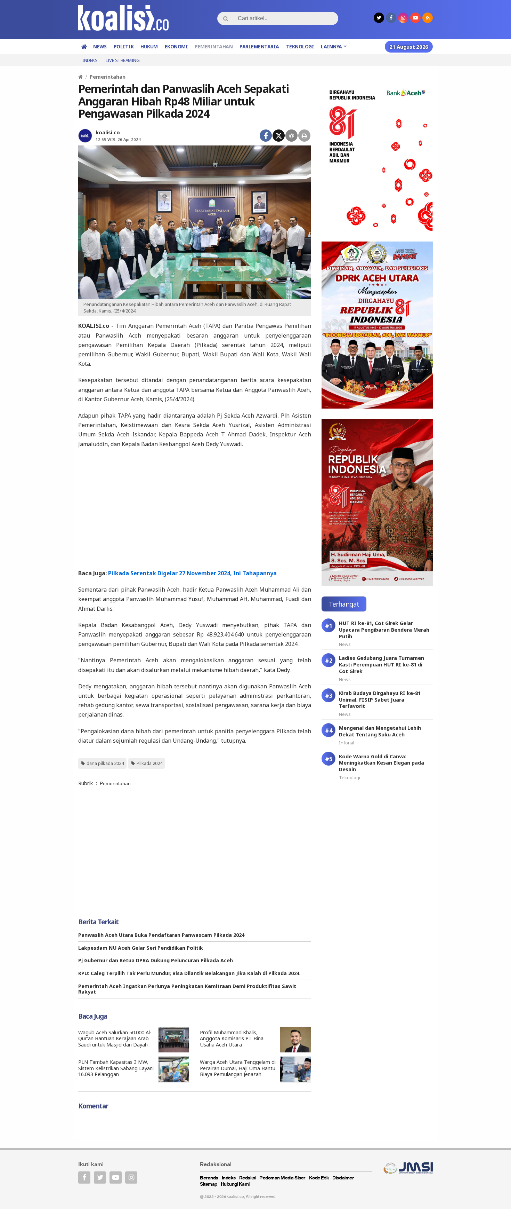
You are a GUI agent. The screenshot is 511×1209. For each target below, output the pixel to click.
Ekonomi (176, 46)
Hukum (149, 46)
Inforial (346, 743)
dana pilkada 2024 (105, 763)
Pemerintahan (214, 46)
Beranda (209, 1178)
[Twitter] (279, 135)
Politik (124, 46)
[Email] (291, 135)
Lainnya (331, 46)
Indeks (89, 60)
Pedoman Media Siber (282, 1178)
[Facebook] (266, 135)
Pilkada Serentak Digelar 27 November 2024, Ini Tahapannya (192, 573)
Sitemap (208, 1184)
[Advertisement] (194, 508)
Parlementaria (259, 46)
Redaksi (247, 1178)
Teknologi (300, 46)
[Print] (304, 135)
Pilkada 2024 (149, 763)
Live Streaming (122, 60)
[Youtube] (116, 1177)
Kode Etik (319, 1178)
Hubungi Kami (235, 1184)
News (100, 46)
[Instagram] (131, 1177)
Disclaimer (343, 1178)
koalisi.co (108, 132)
